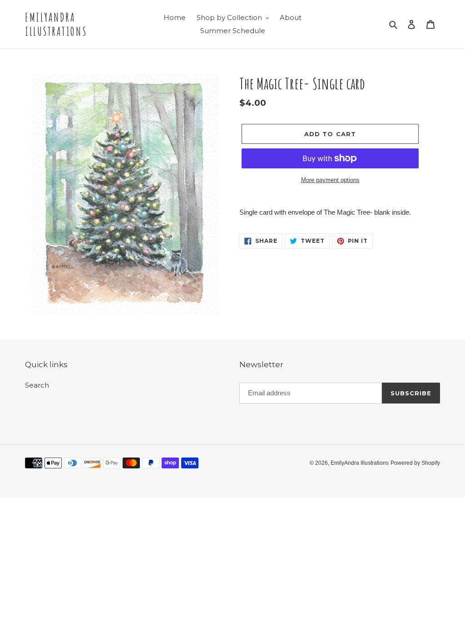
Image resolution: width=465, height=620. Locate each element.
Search (37, 385)
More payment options (330, 180)
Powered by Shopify (415, 463)
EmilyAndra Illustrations (56, 24)
